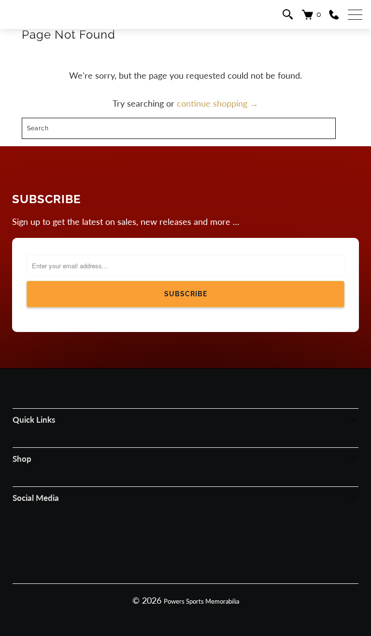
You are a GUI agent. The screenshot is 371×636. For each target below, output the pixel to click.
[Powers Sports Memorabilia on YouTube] (225, 541)
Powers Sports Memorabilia (201, 601)
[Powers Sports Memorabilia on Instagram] (171, 541)
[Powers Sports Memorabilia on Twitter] (198, 541)
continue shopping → (217, 103)
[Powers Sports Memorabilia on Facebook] (144, 541)
